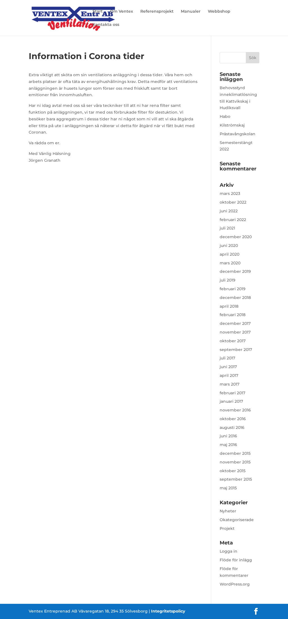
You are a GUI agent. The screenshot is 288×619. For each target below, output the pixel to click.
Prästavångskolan (237, 133)
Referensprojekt (157, 11)
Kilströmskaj (232, 125)
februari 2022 (233, 219)
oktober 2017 (233, 340)
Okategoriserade (237, 519)
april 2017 (229, 375)
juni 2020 (229, 245)
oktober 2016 (233, 418)
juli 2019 (227, 280)
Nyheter (228, 511)
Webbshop (219, 11)
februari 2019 (233, 288)
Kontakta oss (106, 24)
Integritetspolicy (168, 611)
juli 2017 (227, 358)
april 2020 (229, 254)
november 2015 (235, 462)
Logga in (228, 551)
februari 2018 (233, 314)
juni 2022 (229, 210)
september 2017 (236, 349)
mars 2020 (230, 262)
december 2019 (235, 271)
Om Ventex (121, 11)
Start (98, 11)
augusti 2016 (232, 427)
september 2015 (236, 479)
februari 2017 (232, 392)
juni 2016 (228, 435)
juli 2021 (227, 228)
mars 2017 (229, 384)
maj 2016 (228, 444)
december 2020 (236, 236)
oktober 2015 (233, 470)
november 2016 (235, 410)
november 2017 (235, 332)
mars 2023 (230, 193)
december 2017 (235, 323)
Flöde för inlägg (236, 559)
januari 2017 (231, 401)
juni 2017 (228, 366)
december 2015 (235, 453)
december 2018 (235, 297)
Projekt (227, 528)
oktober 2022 (233, 202)
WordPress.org (235, 584)
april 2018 (229, 306)
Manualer (191, 11)
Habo (225, 116)
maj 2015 (228, 487)
